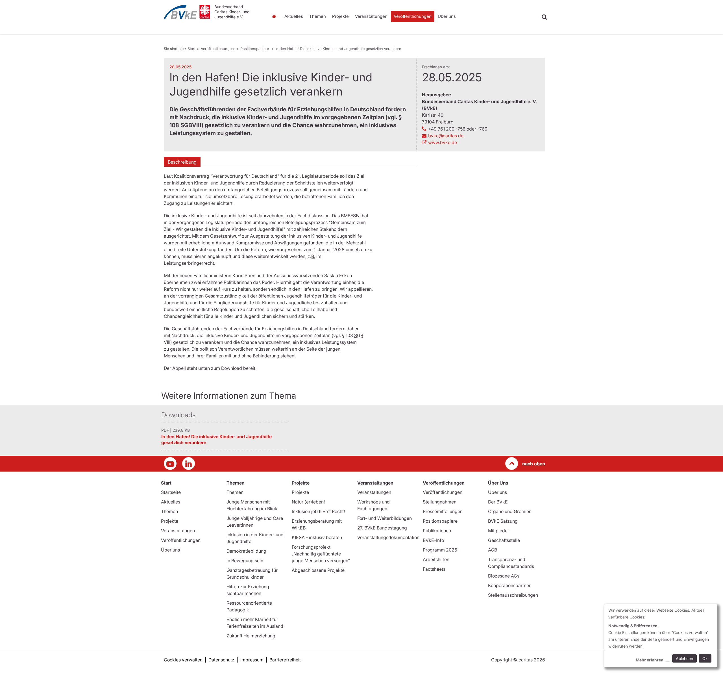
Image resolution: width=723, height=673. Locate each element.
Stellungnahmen (439, 502)
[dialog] (660, 635)
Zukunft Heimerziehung (251, 636)
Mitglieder (498, 530)
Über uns (447, 16)
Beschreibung (182, 162)
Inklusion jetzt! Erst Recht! (318, 511)
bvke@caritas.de (445, 135)
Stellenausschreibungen (513, 595)
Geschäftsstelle (504, 540)
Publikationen (437, 530)
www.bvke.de (442, 142)
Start (275, 16)
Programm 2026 (440, 550)
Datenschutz (221, 660)
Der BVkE (498, 502)
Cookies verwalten (183, 660)
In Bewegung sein (245, 560)
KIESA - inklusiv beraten (317, 537)
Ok (705, 658)
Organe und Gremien (510, 511)
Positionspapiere (255, 48)
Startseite (171, 492)
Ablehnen (684, 658)
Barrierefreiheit (285, 660)
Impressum (251, 660)
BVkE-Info (433, 540)
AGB (492, 550)
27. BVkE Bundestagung (382, 528)
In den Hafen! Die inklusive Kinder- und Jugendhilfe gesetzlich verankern (338, 48)
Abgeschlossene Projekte (318, 570)
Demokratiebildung (246, 551)
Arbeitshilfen (436, 559)
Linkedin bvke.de (188, 463)
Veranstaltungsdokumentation (388, 537)
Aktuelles (293, 16)
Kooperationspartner (509, 585)
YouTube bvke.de (170, 463)
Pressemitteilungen (443, 511)
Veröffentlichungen (413, 16)
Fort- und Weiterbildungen (384, 518)
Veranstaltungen (371, 16)
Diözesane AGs (503, 576)
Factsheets (434, 569)
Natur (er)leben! (308, 502)
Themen (317, 16)
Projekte (340, 16)
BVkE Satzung (503, 521)
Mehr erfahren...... (653, 659)
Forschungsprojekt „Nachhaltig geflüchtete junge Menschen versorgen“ (321, 553)
